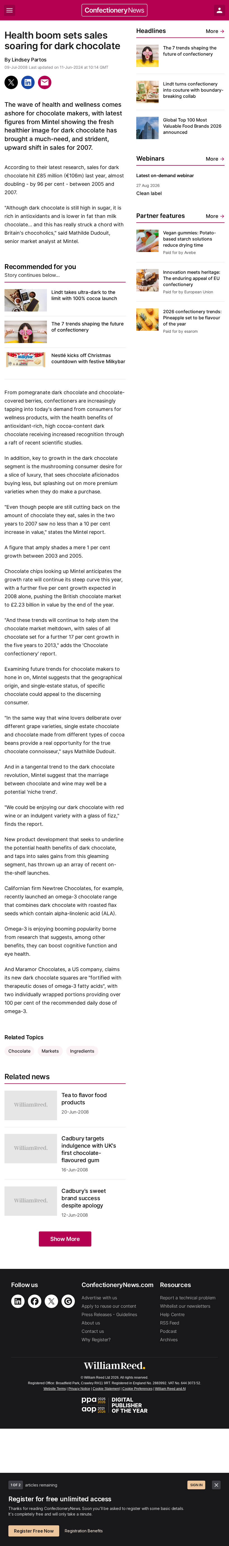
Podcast (168, 1331)
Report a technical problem (188, 1297)
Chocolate (19, 1051)
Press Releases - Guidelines (109, 1314)
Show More (65, 1239)
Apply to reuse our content (109, 1306)
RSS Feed (169, 1323)
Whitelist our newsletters (185, 1306)
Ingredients (82, 1051)
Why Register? (96, 1339)
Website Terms (55, 1389)
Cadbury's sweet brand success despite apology (83, 1198)
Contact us (93, 1331)
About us (91, 1323)
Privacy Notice (79, 1389)
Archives (168, 1339)
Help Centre (172, 1314)
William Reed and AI (170, 1389)
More (215, 31)
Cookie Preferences (137, 1389)
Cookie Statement (106, 1389)
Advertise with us (99, 1297)
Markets (50, 1051)
